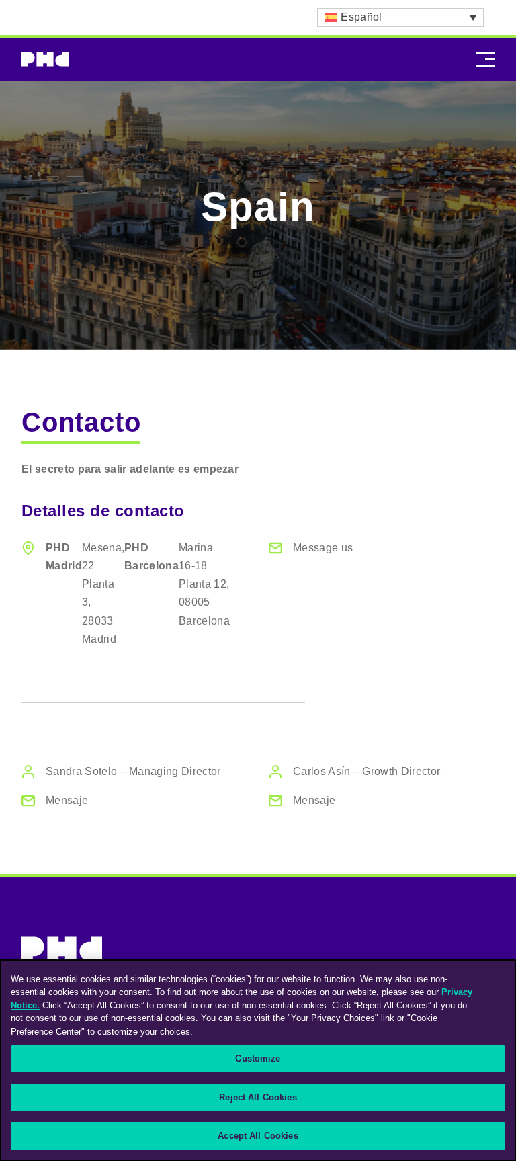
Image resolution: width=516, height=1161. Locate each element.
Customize (257, 1058)
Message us (323, 547)
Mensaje (67, 800)
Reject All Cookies (257, 1097)
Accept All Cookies (258, 1136)
